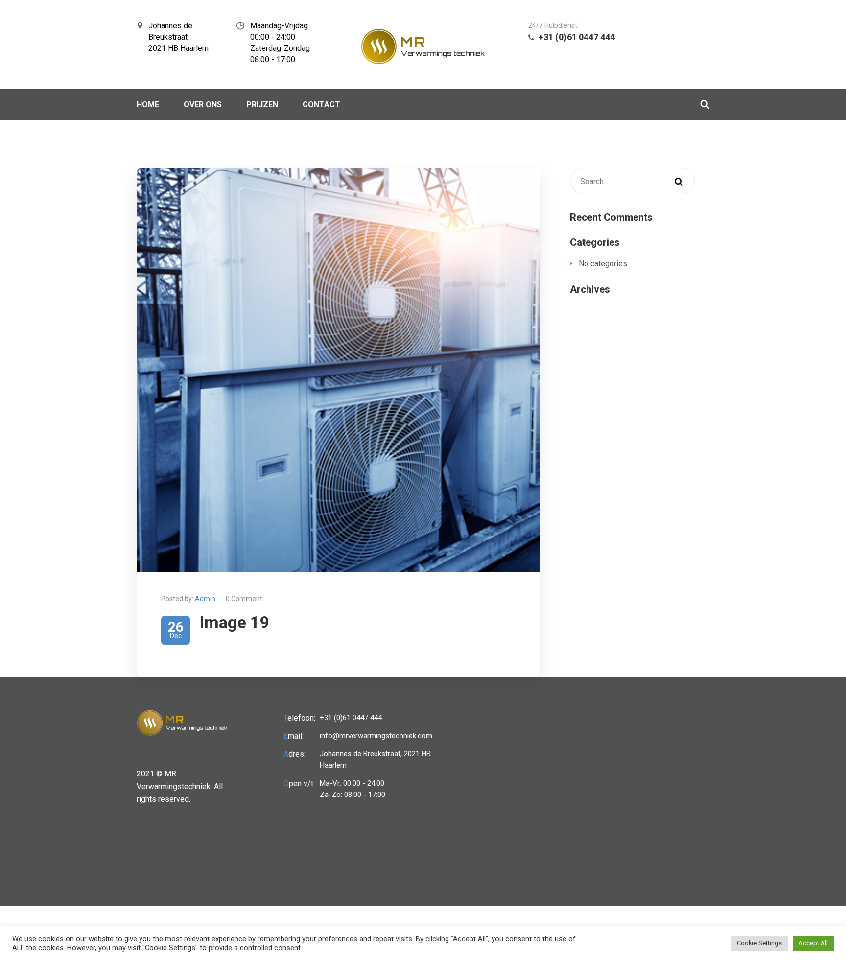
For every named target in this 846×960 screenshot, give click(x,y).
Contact (321, 104)
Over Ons (203, 104)
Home (148, 104)
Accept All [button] (813, 943)
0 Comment (244, 599)
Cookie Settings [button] (759, 943)
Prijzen (262, 104)
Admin (205, 599)
